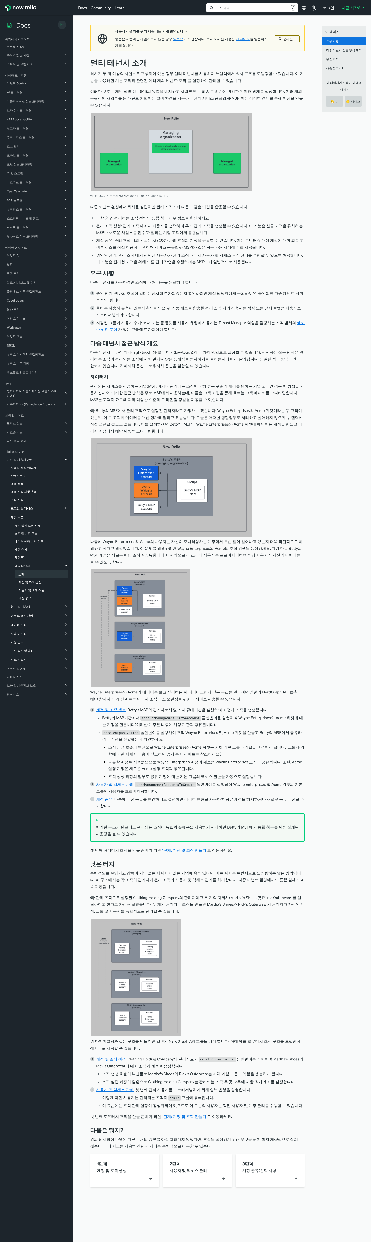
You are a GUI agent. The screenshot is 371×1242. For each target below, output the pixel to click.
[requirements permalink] (118, 272)
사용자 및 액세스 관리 (115, 784)
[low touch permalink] (118, 863)
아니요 (353, 101)
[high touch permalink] (111, 376)
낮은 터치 (332, 59)
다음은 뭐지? (334, 68)
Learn (120, 7)
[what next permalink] (126, 1130)
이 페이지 (243, 39)
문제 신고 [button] (289, 39)
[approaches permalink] (161, 343)
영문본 (178, 39)
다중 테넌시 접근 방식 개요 (344, 50)
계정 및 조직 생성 (111, 709)
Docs (82, 7)
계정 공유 (104, 799)
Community (101, 7)
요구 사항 (332, 41)
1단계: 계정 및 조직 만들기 (184, 850)
